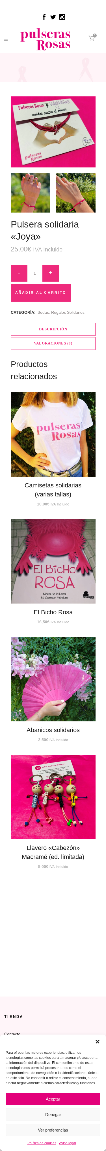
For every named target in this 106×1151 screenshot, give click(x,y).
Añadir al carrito (40, 293)
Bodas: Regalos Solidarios (61, 312)
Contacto (12, 1034)
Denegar (53, 1114)
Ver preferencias (53, 1130)
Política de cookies (41, 1143)
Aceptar (53, 1099)
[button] (97, 1041)
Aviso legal (67, 1143)
